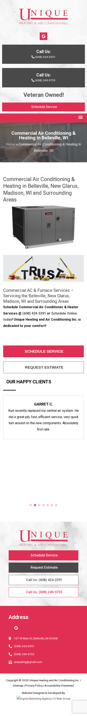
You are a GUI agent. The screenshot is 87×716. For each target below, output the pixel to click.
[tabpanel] (43, 417)
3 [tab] (39, 505)
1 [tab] (31, 505)
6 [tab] (52, 505)
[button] (80, 116)
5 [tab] (48, 505)
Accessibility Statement (59, 685)
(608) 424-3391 (34, 313)
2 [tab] (35, 505)
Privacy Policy (34, 685)
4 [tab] (43, 505)
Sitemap (18, 685)
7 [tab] (56, 505)
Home (10, 144)
